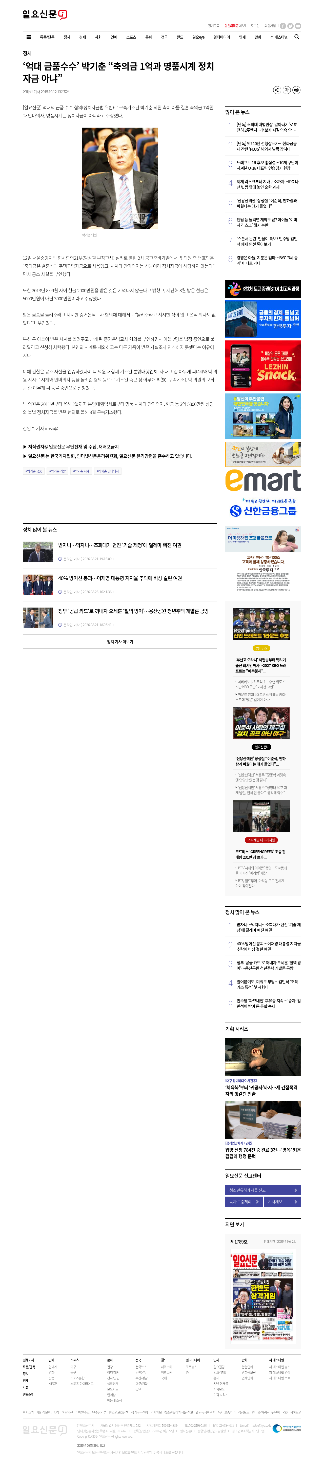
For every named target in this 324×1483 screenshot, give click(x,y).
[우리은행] (263, 550)
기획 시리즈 (236, 1028)
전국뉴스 (141, 1366)
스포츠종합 (77, 1377)
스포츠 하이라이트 (81, 1383)
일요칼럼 (219, 1366)
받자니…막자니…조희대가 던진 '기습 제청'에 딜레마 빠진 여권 (119, 545)
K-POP (53, 1383)
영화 (51, 1372)
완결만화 (247, 1366)
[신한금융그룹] (263, 522)
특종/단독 (29, 1366)
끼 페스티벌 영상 (279, 1372)
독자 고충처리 (240, 1201)
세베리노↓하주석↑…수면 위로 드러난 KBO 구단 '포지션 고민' (260, 684)
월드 (164, 1359)
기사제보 (275, 1201)
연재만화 (247, 1377)
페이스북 (283, 26)
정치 (27, 53)
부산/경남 (141, 1377)
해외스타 (166, 1366)
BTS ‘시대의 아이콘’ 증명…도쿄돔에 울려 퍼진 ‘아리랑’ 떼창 (261, 870)
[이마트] (263, 489)
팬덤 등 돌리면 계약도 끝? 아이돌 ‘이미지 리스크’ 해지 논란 (267, 222)
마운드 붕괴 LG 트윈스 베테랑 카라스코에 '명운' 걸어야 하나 (260, 697)
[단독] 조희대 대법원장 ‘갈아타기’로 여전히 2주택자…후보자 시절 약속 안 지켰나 (267, 127)
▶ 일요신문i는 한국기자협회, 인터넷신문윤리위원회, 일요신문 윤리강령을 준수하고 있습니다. (107, 456)
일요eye (28, 1394)
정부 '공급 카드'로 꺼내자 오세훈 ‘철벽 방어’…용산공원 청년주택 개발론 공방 (133, 611)
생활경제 (112, 1383)
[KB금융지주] (263, 465)
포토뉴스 (191, 1366)
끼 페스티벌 (276, 1359)
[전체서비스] (29, 37)
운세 (216, 1377)
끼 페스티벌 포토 (279, 1377)
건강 (110, 1366)
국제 (164, 1377)
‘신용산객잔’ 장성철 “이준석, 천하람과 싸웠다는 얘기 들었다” (267, 203)
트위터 (290, 26)
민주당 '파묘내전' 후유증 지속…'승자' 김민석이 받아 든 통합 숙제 (269, 1003)
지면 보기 (234, 1224)
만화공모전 (249, 1372)
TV (187, 1372)
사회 (25, 1387)
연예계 (53, 1366)
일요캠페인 (220, 1372)
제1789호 (239, 1241)
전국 (138, 1359)
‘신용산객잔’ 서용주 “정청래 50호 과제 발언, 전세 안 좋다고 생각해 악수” (261, 790)
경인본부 (141, 1372)
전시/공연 (113, 1377)
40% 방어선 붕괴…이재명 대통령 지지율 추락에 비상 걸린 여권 (120, 578)
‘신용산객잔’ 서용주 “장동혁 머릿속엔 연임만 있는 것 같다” (260, 777)
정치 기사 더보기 (120, 642)
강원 (138, 1389)
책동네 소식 (114, 1400)
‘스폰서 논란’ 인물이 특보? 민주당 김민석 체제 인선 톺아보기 (267, 241)
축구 (73, 1372)
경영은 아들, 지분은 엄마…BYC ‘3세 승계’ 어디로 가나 (267, 260)
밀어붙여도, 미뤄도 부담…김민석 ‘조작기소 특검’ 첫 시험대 (267, 984)
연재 (216, 1359)
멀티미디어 (193, 1359)
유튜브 (298, 26)
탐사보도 (219, 1389)
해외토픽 (166, 1372)
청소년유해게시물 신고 (247, 1190)
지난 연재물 (220, 1383)
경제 (25, 1380)
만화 (244, 1359)
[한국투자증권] (263, 590)
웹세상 (111, 1394)
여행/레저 (113, 1372)
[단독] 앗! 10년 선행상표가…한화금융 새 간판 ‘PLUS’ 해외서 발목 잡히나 (267, 146)
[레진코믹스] (263, 389)
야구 (73, 1366)
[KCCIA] (263, 296)
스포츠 (74, 1359)
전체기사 (28, 1359)
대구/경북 (141, 1383)
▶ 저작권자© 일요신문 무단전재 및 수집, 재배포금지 (71, 446)
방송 (51, 1377)
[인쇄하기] (296, 90)
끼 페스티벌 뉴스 (279, 1366)
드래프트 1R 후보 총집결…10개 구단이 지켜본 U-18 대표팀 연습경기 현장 (267, 165)
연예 (51, 1359)
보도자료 (112, 1389)
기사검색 (295, 37)
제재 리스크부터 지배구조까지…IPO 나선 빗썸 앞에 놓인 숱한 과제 (267, 184)
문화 (110, 1359)
